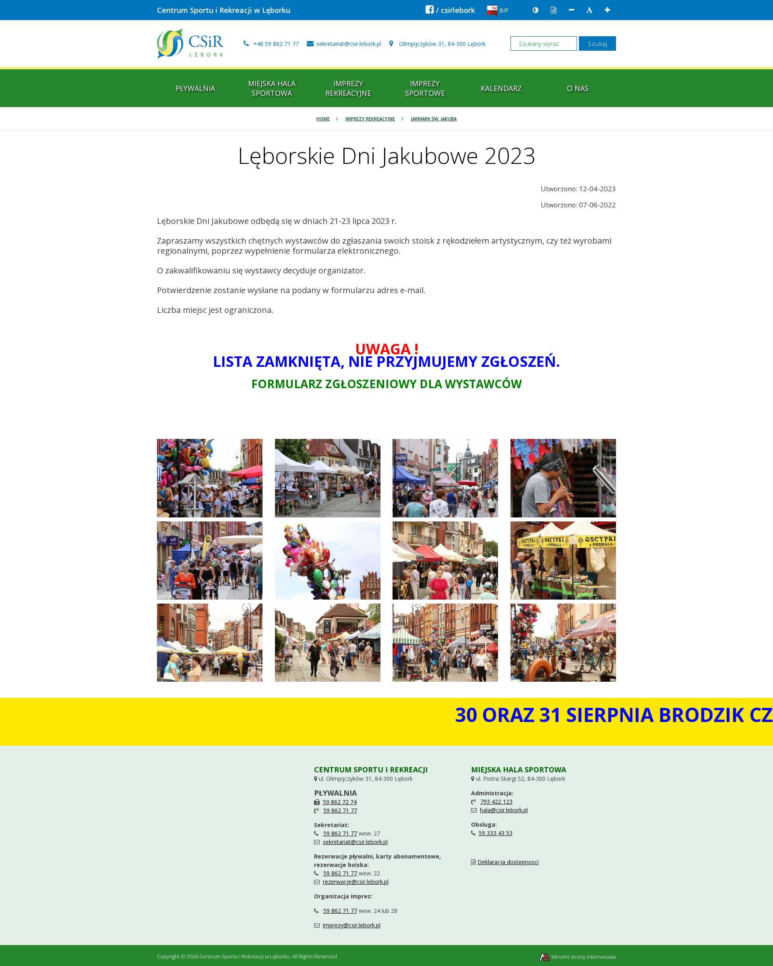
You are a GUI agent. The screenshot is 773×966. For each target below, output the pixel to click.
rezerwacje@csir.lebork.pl (356, 881)
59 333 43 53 (496, 833)
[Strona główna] (190, 43)
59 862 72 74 (340, 802)
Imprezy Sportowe (425, 88)
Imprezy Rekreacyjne (348, 88)
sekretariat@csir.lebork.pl (355, 842)
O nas (578, 88)
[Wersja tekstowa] (554, 10)
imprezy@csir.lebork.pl (351, 925)
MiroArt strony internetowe (583, 956)
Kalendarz (501, 88)
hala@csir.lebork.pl (504, 810)
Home (323, 119)
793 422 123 (496, 801)
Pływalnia (195, 88)
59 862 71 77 (340, 810)
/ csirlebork (450, 10)
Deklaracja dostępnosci (508, 862)
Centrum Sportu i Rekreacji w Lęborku (223, 10)
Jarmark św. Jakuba (434, 119)
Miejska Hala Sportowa (272, 88)
